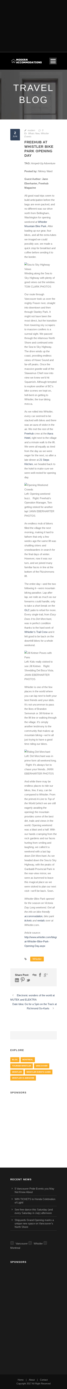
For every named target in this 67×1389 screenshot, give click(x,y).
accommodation (33, 916)
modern (31, 130)
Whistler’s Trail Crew (36, 631)
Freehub (29, 433)
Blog (15, 1060)
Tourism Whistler (21, 1066)
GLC (27, 610)
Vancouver (42, 1066)
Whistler (37, 958)
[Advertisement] (33, 23)
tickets (28, 920)
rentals (41, 920)
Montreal (27, 1060)
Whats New (33, 133)
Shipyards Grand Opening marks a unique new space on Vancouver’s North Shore (34, 1223)
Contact (44, 1380)
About (32, 1380)
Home (21, 1380)
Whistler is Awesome (23, 1078)
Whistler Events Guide (38, 1072)
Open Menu (53, 61)
